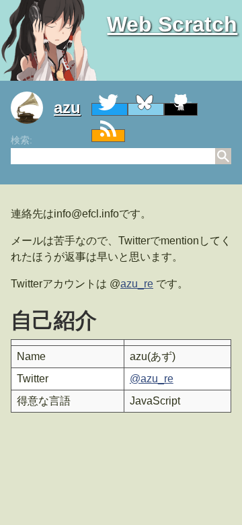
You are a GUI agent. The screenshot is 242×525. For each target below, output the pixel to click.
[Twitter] (109, 109)
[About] (32, 108)
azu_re (136, 283)
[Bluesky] (146, 109)
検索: (21, 140)
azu (67, 107)
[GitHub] (181, 109)
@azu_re (151, 378)
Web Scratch (172, 24)
